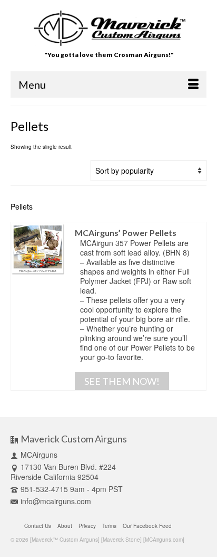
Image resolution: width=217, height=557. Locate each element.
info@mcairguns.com (56, 501)
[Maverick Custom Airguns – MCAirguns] (109, 28)
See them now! (122, 381)
